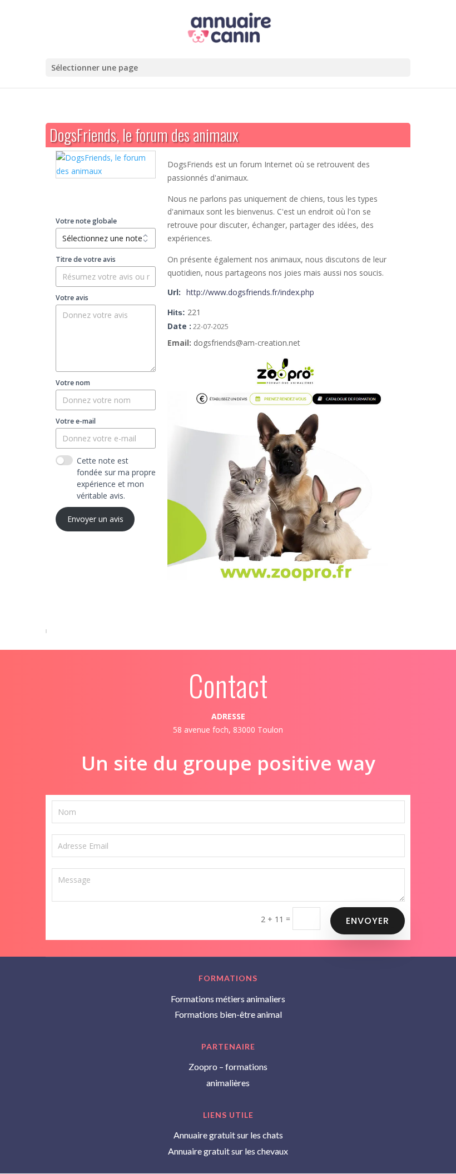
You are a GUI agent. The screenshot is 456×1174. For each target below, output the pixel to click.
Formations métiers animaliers (228, 998)
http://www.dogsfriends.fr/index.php (250, 292)
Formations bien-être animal (228, 1014)
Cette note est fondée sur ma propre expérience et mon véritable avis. (116, 478)
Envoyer (367, 920)
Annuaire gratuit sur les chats (228, 1135)
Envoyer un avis (95, 519)
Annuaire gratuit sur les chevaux (228, 1151)
